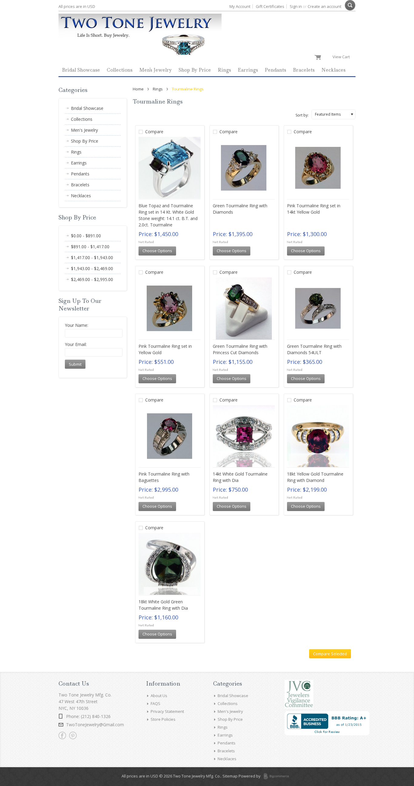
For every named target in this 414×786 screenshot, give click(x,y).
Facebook (62, 735)
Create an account (324, 6)
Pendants (275, 70)
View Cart (342, 57)
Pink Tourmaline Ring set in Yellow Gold (165, 349)
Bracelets (304, 70)
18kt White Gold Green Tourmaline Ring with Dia (163, 605)
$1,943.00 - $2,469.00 (92, 268)
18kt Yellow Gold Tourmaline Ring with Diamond (315, 477)
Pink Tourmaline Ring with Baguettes (164, 477)
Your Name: (76, 325)
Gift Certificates (270, 6)
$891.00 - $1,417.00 (90, 246)
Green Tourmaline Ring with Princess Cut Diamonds (240, 349)
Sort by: (302, 115)
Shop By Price (195, 70)
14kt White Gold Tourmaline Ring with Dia (240, 477)
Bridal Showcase (81, 70)
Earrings (248, 70)
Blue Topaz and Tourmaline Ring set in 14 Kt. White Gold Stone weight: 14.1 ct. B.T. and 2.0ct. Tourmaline (168, 215)
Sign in (296, 6)
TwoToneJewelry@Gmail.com (95, 724)
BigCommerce (278, 776)
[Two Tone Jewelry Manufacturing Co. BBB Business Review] (327, 734)
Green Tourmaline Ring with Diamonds (240, 209)
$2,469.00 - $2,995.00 (92, 279)
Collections (119, 70)
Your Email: (76, 344)
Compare (154, 131)
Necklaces (333, 70)
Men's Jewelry (155, 70)
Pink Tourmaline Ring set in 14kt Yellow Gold (313, 209)
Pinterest (73, 735)
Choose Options (157, 250)
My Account (239, 6)
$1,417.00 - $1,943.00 (92, 257)
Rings (224, 70)
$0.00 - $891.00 (86, 236)
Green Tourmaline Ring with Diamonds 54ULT (314, 349)
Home (138, 89)
